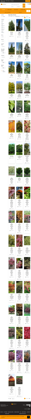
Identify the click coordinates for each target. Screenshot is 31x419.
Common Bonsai (2, 21)
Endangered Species (3, 29)
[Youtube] (29, 405)
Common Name (2, 44)
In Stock (4, 16)
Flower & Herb (23, 9)
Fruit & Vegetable (7, 12)
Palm (2, 22)
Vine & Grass (16, 9)
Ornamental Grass (2, 27)
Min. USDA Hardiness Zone (2, 50)
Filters (28, 11)
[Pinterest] (28, 405)
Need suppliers (4, 71)
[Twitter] (29, 406)
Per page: (9, 398)
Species (2, 39)
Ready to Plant (2, 66)
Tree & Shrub (10, 9)
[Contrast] (29, 408)
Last (29, 17)
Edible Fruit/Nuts (2, 32)
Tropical (2, 30)
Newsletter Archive (22, 413)
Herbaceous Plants (3, 25)
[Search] (24, 5)
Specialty (20, 12)
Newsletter (7, 413)
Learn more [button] (3, 417)
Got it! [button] (28, 417)
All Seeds (3, 9)
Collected (2, 55)
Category (2, 19)
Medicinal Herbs (2, 24)
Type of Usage (2, 60)
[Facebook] (27, 405)
